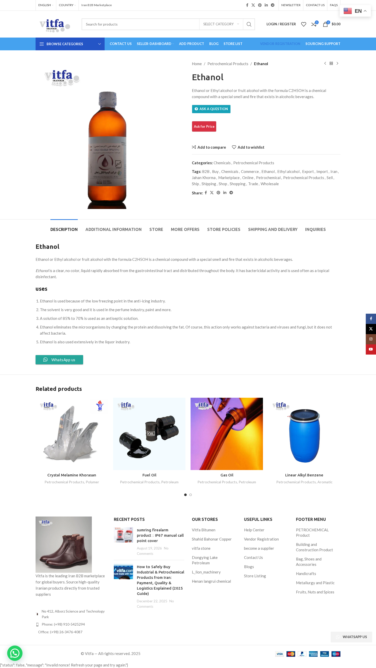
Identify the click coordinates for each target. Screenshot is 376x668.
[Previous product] (325, 64)
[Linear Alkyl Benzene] (304, 434)
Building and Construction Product (314, 547)
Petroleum (170, 482)
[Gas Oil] (227, 434)
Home (197, 63)
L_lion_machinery (206, 572)
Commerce (250, 171)
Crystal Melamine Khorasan (71, 475)
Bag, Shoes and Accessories (309, 562)
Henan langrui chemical (211, 581)
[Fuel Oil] (149, 434)
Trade (253, 183)
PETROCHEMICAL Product (312, 532)
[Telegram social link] (272, 5)
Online (247, 177)
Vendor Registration (261, 539)
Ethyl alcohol (288, 171)
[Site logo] (55, 23)
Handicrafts (306, 573)
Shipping (209, 183)
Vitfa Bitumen (203, 530)
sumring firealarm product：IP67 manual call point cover (160, 535)
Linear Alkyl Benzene (304, 475)
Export (308, 171)
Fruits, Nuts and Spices (315, 592)
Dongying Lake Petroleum (205, 560)
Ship (195, 183)
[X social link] (253, 5)
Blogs (249, 566)
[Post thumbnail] (123, 541)
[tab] (64, 227)
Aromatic (325, 482)
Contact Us (253, 557)
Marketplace (229, 177)
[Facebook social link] (247, 5)
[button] (15, 653)
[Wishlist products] (303, 24)
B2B (205, 171)
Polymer (92, 482)
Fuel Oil (149, 475)
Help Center (254, 530)
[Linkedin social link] (266, 5)
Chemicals (222, 162)
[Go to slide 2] (190, 495)
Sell (330, 177)
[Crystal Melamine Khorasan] (72, 434)
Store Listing (255, 575)
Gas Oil (226, 475)
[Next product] (337, 64)
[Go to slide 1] (185, 495)
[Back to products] (331, 64)
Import (322, 171)
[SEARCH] (249, 24)
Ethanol (268, 171)
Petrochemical (268, 177)
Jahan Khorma (204, 177)
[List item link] (71, 624)
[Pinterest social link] (260, 5)
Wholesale (270, 183)
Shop (223, 183)
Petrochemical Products (227, 63)
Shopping (238, 183)
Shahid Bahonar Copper (212, 539)
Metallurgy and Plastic (315, 582)
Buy (215, 171)
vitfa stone (201, 548)
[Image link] (64, 544)
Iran (333, 171)
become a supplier (259, 548)
